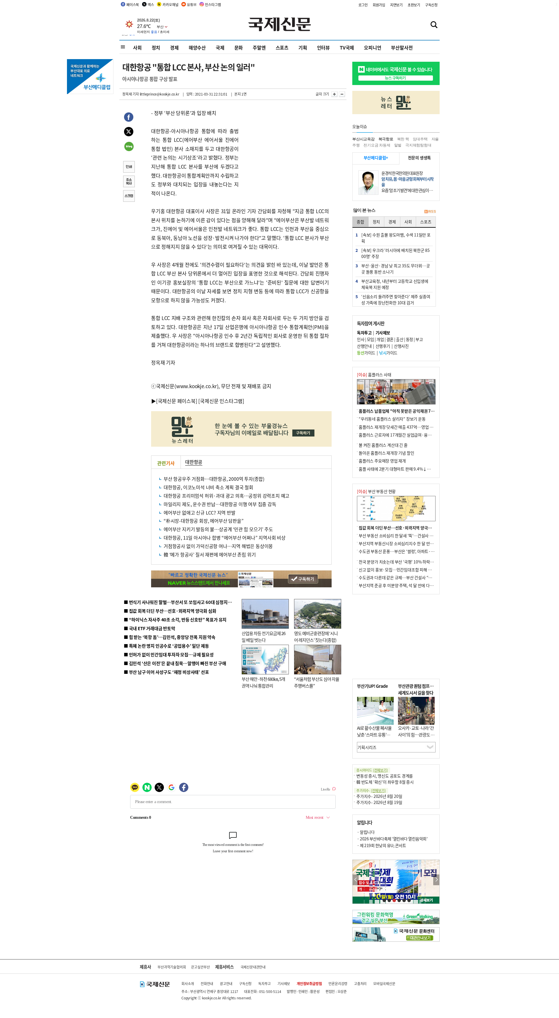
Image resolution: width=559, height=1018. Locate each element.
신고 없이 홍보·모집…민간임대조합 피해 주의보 (399, 569)
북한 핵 (403, 139)
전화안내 (207, 983)
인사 (360, 339)
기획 (302, 47)
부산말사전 (402, 47)
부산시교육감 (363, 139)
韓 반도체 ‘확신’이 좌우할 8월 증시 (385, 782)
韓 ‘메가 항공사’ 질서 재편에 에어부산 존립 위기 (210, 554)
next (436, 879)
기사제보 (283, 983)
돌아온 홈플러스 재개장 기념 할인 (386, 453)
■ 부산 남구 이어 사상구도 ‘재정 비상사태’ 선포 (166, 672)
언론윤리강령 (337, 983)
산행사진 (401, 346)
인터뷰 (323, 47)
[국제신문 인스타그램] (221, 400)
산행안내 (364, 346)
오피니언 (372, 47)
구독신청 (431, 4)
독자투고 (264, 983)
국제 (220, 47)
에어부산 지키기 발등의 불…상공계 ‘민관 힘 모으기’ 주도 (218, 529)
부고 (419, 339)
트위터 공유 (128, 132)
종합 (360, 222)
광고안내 (226, 983)
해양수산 (197, 47)
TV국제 (347, 47)
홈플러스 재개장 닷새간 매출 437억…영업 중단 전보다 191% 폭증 (413, 427)
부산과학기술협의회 (172, 966)
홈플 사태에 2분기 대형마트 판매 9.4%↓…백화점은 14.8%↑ (410, 469)
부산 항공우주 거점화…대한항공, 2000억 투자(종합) (214, 478)
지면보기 (396, 4)
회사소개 (187, 983)
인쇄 (128, 167)
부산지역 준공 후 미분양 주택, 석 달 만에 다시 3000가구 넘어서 (411, 585)
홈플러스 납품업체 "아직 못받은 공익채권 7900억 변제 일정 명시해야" (417, 411)
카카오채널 (170, 4)
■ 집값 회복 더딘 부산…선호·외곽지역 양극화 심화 (170, 611)
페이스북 (132, 4)
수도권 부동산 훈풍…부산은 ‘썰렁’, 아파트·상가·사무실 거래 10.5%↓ (417, 551)
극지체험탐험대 (418, 145)
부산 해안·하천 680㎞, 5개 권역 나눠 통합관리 (263, 682)
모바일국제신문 (384, 983)
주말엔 (259, 47)
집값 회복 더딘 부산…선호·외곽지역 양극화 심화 (399, 528)
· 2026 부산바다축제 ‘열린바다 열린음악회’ (392, 839)
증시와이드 (372, 770)
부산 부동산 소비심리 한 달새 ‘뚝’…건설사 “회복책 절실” (406, 535)
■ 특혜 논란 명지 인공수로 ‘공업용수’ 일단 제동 (166, 646)
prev (356, 879)
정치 (156, 47)
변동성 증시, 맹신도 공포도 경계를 (384, 776)
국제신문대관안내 (253, 966)
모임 (370, 339)
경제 (174, 47)
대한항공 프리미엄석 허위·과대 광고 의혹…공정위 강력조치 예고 (226, 495)
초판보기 (414, 4)
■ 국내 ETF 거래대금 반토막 (149, 628)
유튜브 (191, 4)
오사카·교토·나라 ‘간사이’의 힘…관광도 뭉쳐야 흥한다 (416, 734)
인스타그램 (213, 4)
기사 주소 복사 (128, 182)
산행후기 (383, 346)
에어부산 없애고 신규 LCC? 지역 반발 (200, 512)
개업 (380, 339)
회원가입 (379, 4)
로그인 (363, 4)
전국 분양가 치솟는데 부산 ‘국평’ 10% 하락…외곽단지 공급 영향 (412, 562)
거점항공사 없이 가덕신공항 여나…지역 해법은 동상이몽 (218, 545)
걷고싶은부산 (200, 966)
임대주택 (420, 139)
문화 (238, 47)
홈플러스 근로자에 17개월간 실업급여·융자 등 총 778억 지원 (409, 435)
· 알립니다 (365, 832)
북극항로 (385, 139)
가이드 (366, 353)
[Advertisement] (285, 145)
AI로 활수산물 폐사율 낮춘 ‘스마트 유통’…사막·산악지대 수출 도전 (374, 738)
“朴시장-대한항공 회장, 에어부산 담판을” (203, 520)
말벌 (398, 145)
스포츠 (282, 47)
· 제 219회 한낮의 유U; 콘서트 (381, 845)
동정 (409, 339)
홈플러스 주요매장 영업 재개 (382, 461)
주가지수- (371, 790)
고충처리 (360, 983)
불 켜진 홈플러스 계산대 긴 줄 (383, 445)
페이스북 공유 (128, 118)
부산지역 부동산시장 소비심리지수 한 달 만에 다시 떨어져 (406, 543)
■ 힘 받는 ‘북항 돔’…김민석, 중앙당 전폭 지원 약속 (169, 637)
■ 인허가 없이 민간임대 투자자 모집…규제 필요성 (169, 654)
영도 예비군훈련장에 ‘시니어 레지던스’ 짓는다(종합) (316, 636)
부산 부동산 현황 (376, 491)
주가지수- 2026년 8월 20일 (379, 796)
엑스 (151, 4)
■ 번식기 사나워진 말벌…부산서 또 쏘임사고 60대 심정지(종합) (181, 602)
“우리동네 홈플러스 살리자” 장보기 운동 (392, 419)
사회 (137, 47)
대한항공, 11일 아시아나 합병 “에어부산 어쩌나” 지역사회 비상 (225, 537)
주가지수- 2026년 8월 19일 (379, 802)
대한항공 (193, 461)
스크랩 (128, 196)
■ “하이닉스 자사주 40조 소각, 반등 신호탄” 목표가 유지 (175, 619)
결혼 (390, 339)
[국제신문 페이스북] (176, 400)
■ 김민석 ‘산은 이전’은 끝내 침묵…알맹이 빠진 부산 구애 (175, 663)
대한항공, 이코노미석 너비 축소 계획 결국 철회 (208, 487)
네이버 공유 (128, 147)
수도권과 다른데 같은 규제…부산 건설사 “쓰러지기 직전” (406, 577)
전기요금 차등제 (376, 145)
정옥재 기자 (130, 93)
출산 (399, 339)
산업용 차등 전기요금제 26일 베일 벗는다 (263, 636)
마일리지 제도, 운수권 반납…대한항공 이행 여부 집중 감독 (220, 504)
